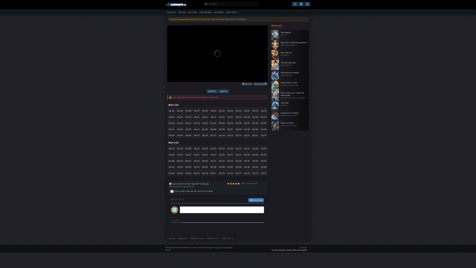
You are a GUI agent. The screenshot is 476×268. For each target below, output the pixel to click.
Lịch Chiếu (192, 12)
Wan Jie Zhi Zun (229, 238)
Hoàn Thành (231, 12)
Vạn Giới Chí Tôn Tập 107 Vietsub (190, 184)
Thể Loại (181, 12)
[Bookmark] (301, 4)
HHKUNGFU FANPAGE (235, 19)
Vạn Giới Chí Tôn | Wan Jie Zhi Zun (181, 186)
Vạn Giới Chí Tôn (214, 238)
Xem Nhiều (219, 12)
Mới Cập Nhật (205, 12)
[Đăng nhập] (307, 4)
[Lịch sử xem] (295, 4)
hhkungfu (172, 238)
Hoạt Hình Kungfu (198, 238)
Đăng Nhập (257, 200)
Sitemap (303, 248)
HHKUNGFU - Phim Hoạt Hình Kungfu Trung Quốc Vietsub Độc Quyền (183, 4)
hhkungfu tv (183, 238)
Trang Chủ (171, 12)
